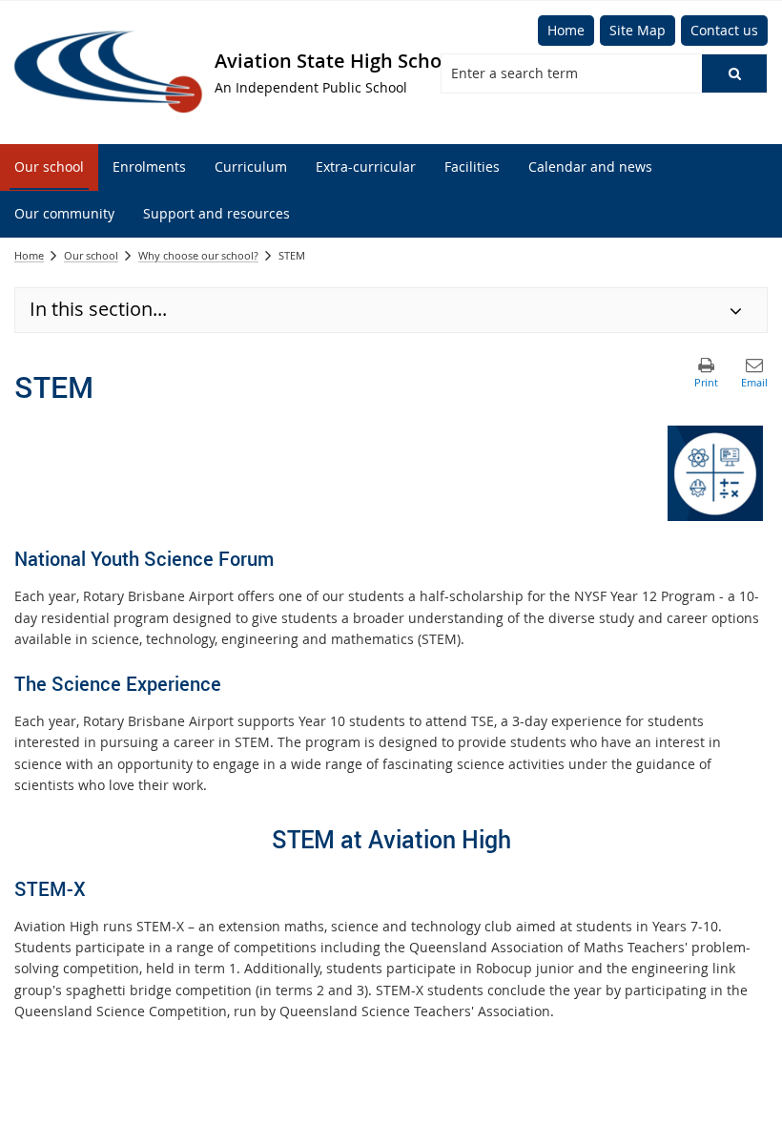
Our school (91, 255)
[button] (734, 73)
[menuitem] (49, 167)
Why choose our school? (198, 255)
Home (29, 255)
